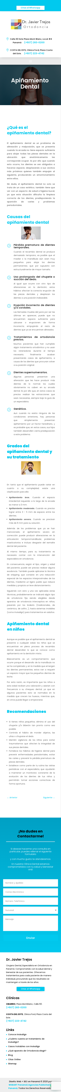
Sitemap (12, 1063)
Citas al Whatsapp (30, 7)
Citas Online (14, 1059)
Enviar (30, 938)
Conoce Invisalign (17, 1034)
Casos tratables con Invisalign (24, 1046)
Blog (10, 1055)
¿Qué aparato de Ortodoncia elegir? (27, 1050)
